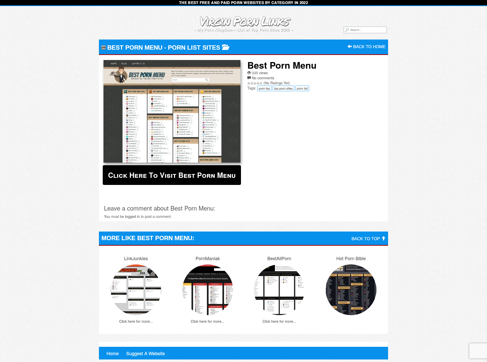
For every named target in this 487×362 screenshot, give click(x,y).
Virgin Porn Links (243, 21)
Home (113, 353)
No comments (263, 77)
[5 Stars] (261, 83)
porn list (302, 88)
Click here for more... (136, 321)
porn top (264, 88)
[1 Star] (248, 83)
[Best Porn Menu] (172, 111)
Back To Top (366, 238)
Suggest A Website (145, 353)
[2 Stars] (251, 83)
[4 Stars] (257, 83)
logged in (132, 216)
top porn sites (283, 88)
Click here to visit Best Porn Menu (172, 175)
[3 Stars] (254, 83)
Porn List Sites (194, 47)
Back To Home (369, 46)
